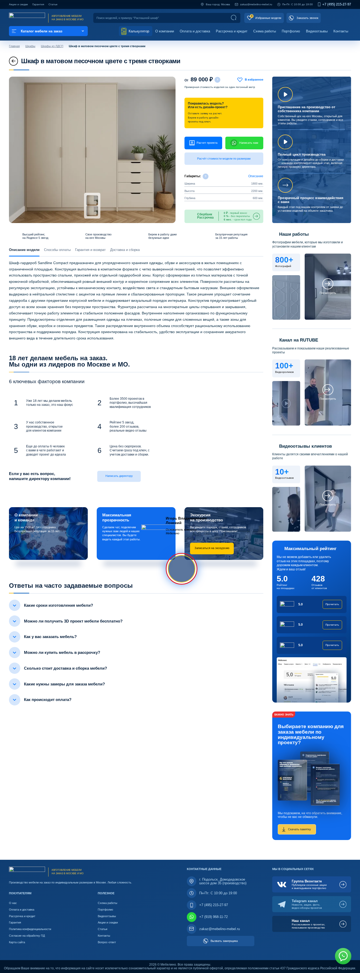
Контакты (340, 31)
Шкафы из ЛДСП (52, 46)
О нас (13, 903)
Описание (255, 176)
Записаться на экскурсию (211, 548)
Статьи (52, 4)
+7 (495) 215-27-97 (336, 4)
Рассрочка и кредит (231, 31)
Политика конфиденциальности (30, 929)
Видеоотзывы (317, 31)
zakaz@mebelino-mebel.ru (256, 4)
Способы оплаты (57, 250)
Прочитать (332, 604)
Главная (14, 46)
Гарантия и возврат (90, 250)
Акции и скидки (18, 4)
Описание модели (24, 250)
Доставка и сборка (125, 250)
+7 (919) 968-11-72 (213, 917)
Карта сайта (17, 942)
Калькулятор (138, 31)
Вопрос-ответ (107, 942)
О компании (164, 31)
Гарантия (38, 4)
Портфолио (291, 31)
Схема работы (264, 31)
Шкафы (30, 46)
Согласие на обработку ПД (27, 935)
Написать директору (119, 475)
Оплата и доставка (195, 31)
